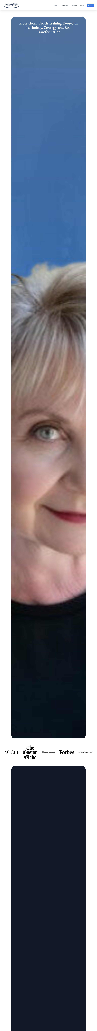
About (55, 5)
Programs (74, 5)
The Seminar (65, 5)
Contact (82, 5)
